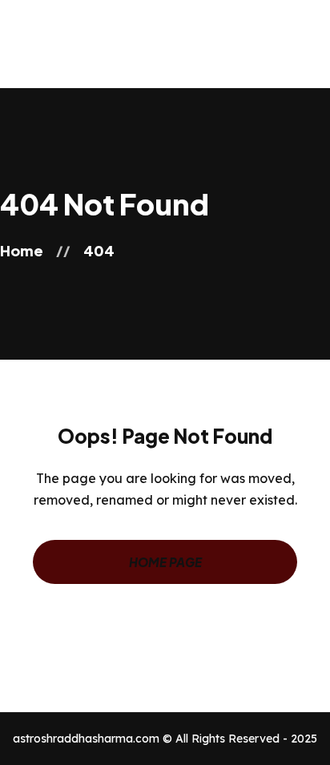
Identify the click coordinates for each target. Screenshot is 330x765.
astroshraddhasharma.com (86, 738)
